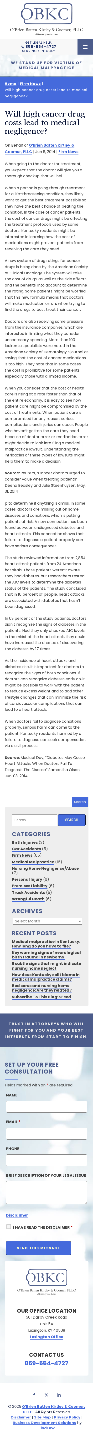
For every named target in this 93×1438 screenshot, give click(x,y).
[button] (85, 47)
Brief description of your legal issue (46, 1175)
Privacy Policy (67, 1417)
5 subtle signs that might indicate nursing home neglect (46, 966)
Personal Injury (27, 879)
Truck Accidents (28, 892)
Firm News (68, 151)
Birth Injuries (25, 842)
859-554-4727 (41, 46)
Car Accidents (26, 849)
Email (13, 1122)
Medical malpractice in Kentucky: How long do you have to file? (46, 944)
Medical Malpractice (33, 862)
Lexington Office (46, 1337)
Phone (12, 1148)
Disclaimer (17, 1215)
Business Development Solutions (44, 1422)
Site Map (42, 1417)
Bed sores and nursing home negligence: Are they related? (42, 988)
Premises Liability (29, 886)
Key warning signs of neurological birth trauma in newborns (46, 955)
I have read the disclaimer (43, 1227)
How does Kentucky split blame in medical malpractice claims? (46, 977)
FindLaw (46, 1428)
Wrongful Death (28, 899)
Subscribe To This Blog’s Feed (41, 997)
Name (11, 1095)
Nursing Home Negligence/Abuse (45, 868)
